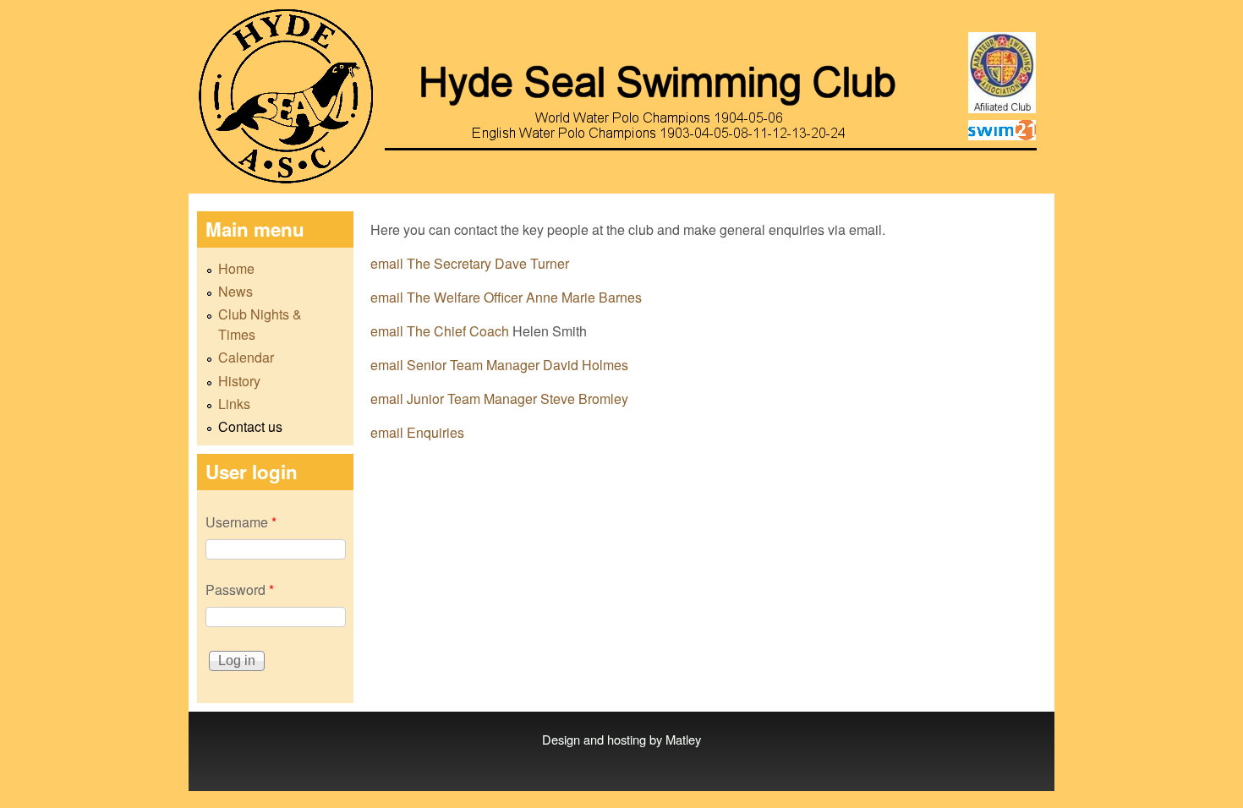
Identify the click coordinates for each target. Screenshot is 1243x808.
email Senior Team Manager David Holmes (499, 364)
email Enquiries (417, 432)
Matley (683, 739)
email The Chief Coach (441, 331)
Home (236, 268)
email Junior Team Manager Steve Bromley (499, 398)
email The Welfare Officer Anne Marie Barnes (506, 297)
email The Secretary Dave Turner (469, 263)
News (235, 291)
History (239, 380)
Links (234, 403)
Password (239, 589)
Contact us (250, 426)
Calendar (246, 357)
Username (241, 522)
